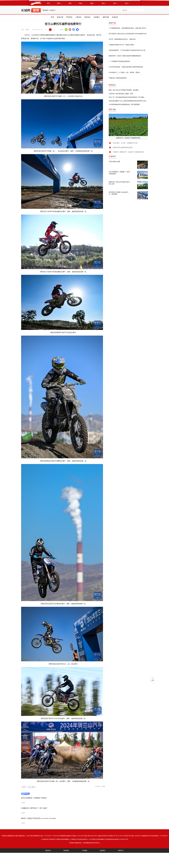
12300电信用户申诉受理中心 (48, 839)
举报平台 (121, 850)
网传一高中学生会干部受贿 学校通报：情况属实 (124, 90)
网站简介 (48, 850)
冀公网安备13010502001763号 (120, 839)
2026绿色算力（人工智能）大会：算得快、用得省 (124, 72)
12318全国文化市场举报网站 (96, 839)
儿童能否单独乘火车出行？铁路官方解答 (121, 44)
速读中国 (60, 17)
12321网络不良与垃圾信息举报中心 (78, 839)
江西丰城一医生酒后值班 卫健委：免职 (121, 93)
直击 (112, 85)
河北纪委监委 (108, 839)
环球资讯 (69, 17)
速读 (112, 23)
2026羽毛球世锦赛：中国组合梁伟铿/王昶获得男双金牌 (126, 67)
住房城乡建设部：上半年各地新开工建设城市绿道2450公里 (127, 50)
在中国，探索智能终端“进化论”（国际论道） (123, 39)
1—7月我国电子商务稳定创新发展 (119, 61)
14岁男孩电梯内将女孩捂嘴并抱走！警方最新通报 (124, 104)
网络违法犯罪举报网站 (63, 839)
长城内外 (52, 10)
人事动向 (78, 17)
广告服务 (84, 850)
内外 (112, 156)
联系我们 (66, 850)
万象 (112, 109)
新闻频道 (45, 10)
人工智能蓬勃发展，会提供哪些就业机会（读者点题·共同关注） (128, 28)
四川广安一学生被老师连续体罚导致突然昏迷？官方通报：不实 (128, 97)
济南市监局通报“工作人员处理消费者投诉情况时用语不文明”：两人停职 (128, 101)
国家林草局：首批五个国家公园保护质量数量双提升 (125, 56)
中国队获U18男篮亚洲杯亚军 (118, 78)
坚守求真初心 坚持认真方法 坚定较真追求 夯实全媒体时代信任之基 (128, 33)
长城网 (25, 10)
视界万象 (106, 17)
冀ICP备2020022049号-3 (91, 835)
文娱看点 (96, 17)
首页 (52, 17)
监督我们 (102, 850)
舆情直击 (87, 17)
